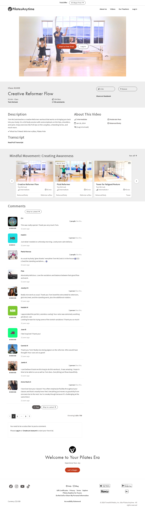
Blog (77, 486)
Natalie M (24, 307)
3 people (72, 221)
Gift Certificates (62, 490)
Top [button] (37, 407)
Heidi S (23, 235)
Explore (85, 490)
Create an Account (30, 430)
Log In (134, 9)
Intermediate (82, 119)
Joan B (23, 329)
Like (102, 89)
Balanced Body (115, 123)
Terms (78, 490)
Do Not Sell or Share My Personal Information (72, 495)
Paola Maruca (26, 251)
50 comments (59, 102)
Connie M (24, 345)
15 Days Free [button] (76, 3)
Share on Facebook (103, 96)
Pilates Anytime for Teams (72, 493)
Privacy (72, 490)
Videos (112, 9)
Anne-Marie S (26, 382)
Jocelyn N (24, 288)
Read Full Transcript (15, 142)
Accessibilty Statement (72, 501)
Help (69, 486)
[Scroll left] (12, 181)
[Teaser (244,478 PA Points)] (12, 339)
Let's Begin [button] (72, 470)
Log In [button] (83, 46)
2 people (72, 254)
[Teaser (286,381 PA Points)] (12, 372)
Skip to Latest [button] (32, 211)
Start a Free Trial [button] (66, 46)
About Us (103, 9)
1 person (72, 238)
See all (132, 156)
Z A (22, 218)
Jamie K (24, 362)
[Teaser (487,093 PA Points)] (12, 228)
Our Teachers (124, 9)
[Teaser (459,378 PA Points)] (12, 355)
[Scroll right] (136, 181)
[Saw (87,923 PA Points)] (12, 245)
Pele (22, 271)
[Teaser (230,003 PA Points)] (12, 392)
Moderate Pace (115, 119)
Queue (124, 89)
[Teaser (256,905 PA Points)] (12, 298)
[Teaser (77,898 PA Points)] (12, 317)
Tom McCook (13, 102)
